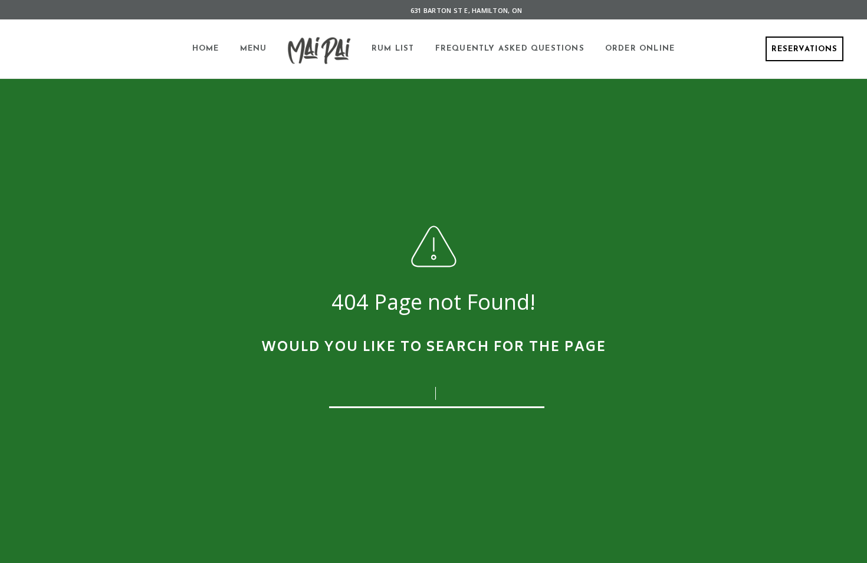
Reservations (804, 49)
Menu (253, 48)
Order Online (640, 48)
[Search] (527, 389)
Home (205, 48)
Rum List (393, 48)
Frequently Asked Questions (509, 48)
